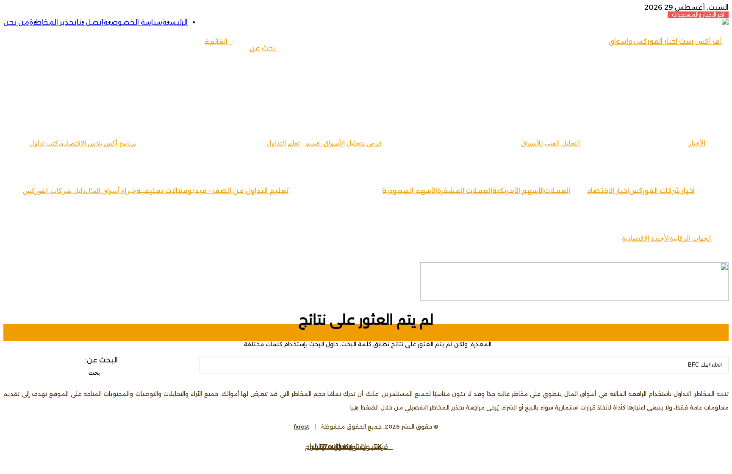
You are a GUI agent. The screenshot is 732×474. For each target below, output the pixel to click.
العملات (557, 191)
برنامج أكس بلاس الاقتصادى (97, 143)
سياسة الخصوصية (132, 22)
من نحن (16, 22)
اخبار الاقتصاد (608, 191)
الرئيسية (175, 22)
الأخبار (696, 143)
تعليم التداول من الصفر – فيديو (238, 191)
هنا (354, 407)
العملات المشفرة (464, 191)
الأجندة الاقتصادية (646, 238)
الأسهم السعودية (409, 191)
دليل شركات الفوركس (54, 190)
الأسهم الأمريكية (518, 191)
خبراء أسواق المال (111, 190)
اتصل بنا (90, 22)
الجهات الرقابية (691, 238)
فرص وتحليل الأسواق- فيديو (344, 143)
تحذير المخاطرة (53, 22)
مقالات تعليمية (162, 191)
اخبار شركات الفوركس (662, 191)
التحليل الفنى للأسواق (551, 143)
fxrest (301, 426)
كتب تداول (43, 143)
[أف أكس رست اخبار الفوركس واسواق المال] (665, 89)
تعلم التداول (282, 143)
